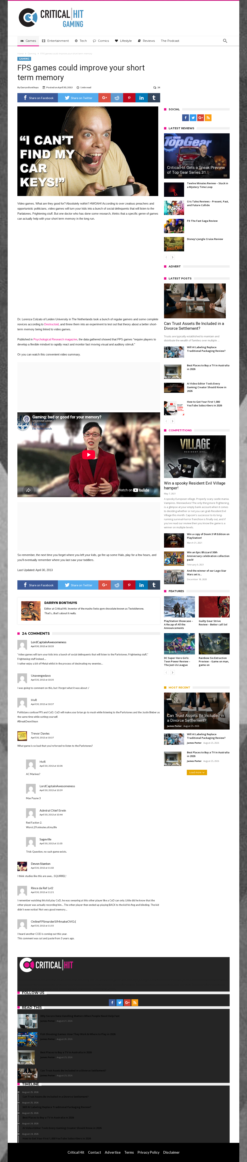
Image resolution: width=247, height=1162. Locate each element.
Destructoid (51, 324)
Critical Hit (76, 1152)
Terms (129, 1152)
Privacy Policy (149, 1152)
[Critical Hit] (51, 6)
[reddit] (117, 97)
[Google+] (200, 117)
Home (20, 53)
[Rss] (208, 117)
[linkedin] (141, 97)
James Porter (174, 725)
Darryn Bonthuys (29, 87)
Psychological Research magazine (55, 339)
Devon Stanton (40, 863)
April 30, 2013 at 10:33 (42, 646)
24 (158, 87)
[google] (104, 97)
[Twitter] (193, 117)
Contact (94, 1152)
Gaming (32, 53)
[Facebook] (185, 117)
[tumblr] (154, 97)
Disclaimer (171, 1152)
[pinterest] (129, 97)
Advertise (113, 1152)
